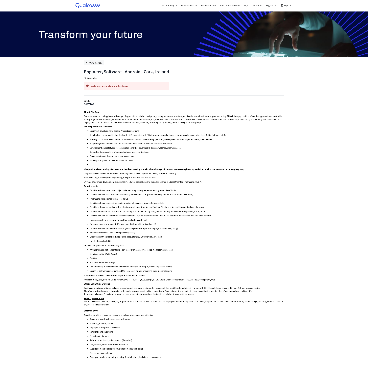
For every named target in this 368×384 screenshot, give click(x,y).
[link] (87, 5)
